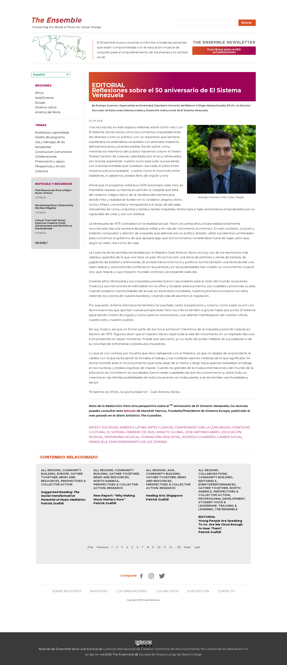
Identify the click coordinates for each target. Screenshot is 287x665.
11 (165, 547)
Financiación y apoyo (50, 161)
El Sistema (116, 432)
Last (197, 547)
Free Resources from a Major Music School (53, 191)
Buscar (247, 22)
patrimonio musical (122, 437)
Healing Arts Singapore (164, 495)
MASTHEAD (99, 591)
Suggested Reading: (63, 495)
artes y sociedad (104, 427)
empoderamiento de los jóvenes (138, 442)
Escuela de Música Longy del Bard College (170, 654)
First (90, 547)
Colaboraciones (46, 156)
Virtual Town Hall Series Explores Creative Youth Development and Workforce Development (53, 224)
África (39, 93)
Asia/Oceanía (44, 98)
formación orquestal (161, 437)
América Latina (45, 107)
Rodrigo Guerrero (199, 437)
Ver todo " (41, 242)
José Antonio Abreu (203, 432)
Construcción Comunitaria (53, 152)
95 (179, 547)
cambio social (229, 437)
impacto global (170, 432)
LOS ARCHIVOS (167, 591)
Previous (102, 547)
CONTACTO (226, 591)
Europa (40, 102)
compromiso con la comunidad (203, 427)
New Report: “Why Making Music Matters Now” (114, 497)
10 (158, 547)
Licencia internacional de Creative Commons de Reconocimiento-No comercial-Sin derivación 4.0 (175, 649)
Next (187, 547)
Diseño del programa (50, 137)
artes (153, 427)
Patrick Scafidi (52, 503)
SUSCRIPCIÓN (198, 591)
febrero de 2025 (140, 432)
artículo (130, 411)
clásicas (165, 427)
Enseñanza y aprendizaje (52, 132)
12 (170, 547)
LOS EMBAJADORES (131, 591)
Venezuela (98, 442)
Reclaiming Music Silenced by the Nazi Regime (54, 206)
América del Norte (47, 112)
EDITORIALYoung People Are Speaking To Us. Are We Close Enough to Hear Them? (220, 522)
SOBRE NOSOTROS (66, 591)
